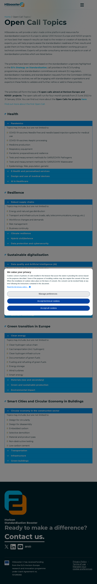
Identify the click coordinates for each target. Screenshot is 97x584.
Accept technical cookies (48, 301)
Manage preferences (48, 294)
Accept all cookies (48, 308)
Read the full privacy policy (17, 287)
